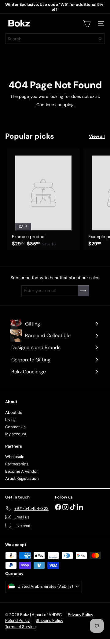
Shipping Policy (49, 620)
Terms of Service (20, 626)
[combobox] (55, 38)
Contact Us (15, 426)
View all (97, 136)
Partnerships (16, 464)
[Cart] (87, 24)
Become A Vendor (21, 471)
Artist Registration (21, 478)
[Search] (100, 38)
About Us (13, 412)
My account (15, 434)
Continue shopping (55, 104)
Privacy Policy (80, 614)
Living (10, 419)
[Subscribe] (83, 290)
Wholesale (14, 456)
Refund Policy (17, 620)
